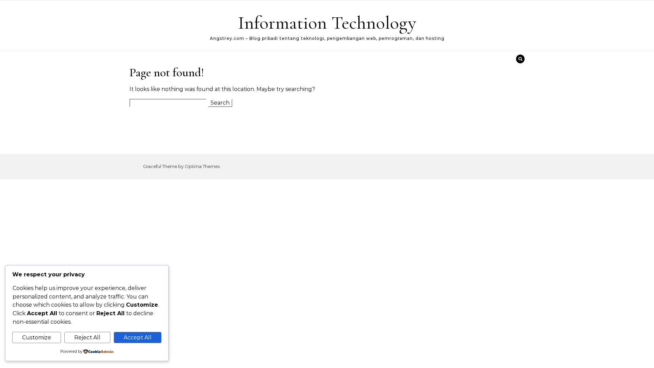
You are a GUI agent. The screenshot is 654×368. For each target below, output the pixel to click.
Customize (36, 337)
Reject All (87, 337)
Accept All (138, 337)
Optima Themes (202, 166)
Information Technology (327, 23)
